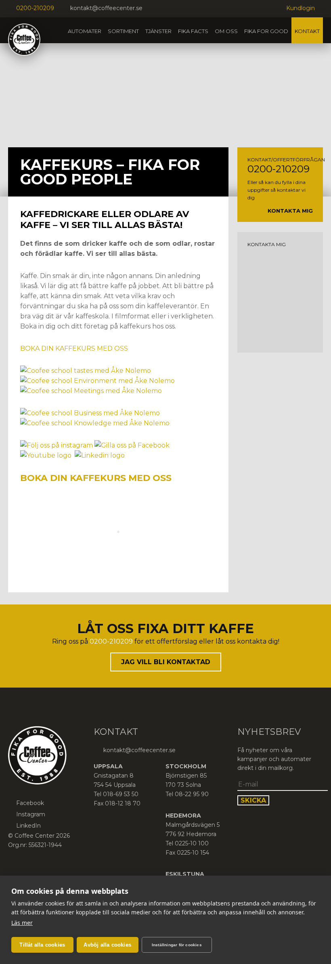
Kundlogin (300, 8)
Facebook (30, 803)
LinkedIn (28, 825)
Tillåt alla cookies (42, 945)
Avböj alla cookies (107, 945)
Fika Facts (193, 31)
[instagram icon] (165, 8)
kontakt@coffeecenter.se (106, 8)
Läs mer (22, 922)
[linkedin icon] (175, 8)
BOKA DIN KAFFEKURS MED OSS (74, 348)
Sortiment (123, 31)
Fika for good (266, 31)
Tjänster (158, 31)
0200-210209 (35, 8)
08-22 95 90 (192, 794)
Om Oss (226, 31)
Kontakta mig (290, 210)
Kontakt (307, 31)
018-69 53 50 (120, 794)
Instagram (30, 814)
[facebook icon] (155, 8)
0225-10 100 (192, 843)
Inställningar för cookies (177, 945)
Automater (84, 31)
